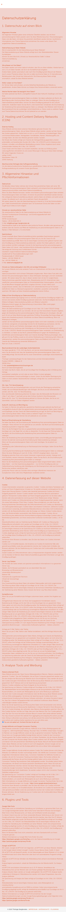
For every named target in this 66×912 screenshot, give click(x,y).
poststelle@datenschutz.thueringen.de (20, 365)
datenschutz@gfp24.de (14, 263)
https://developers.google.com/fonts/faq (16, 839)
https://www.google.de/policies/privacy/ (43, 783)
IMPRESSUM (33, 909)
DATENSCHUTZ (44, 909)
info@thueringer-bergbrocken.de (18, 223)
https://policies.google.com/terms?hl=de (16, 900)
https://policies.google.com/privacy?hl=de (16, 841)
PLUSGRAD (55, 909)
